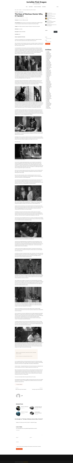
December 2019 (48, 95)
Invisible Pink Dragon (36, 2)
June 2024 (48, 52)
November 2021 (48, 73)
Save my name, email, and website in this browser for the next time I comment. (29, 446)
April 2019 (47, 101)
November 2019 (48, 96)
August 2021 (48, 76)
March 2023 (48, 61)
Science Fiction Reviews (37, 6)
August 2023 (48, 58)
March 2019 (48, 102)
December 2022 (48, 64)
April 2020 (47, 91)
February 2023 (48, 62)
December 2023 (48, 55)
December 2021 (48, 72)
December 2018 (48, 103)
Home (26, 6)
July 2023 (47, 59)
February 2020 (48, 93)
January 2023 (48, 63)
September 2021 (48, 75)
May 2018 (47, 106)
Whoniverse (44, 6)
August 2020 (48, 87)
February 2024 (48, 53)
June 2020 (48, 89)
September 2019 (48, 98)
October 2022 (48, 66)
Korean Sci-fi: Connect (24, 412)
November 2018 (48, 104)
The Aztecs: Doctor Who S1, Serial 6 (37, 389)
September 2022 (49, 67)
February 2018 (48, 108)
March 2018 (48, 107)
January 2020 (48, 94)
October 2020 (48, 85)
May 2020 (47, 90)
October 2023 (48, 57)
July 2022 (47, 69)
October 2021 (48, 74)
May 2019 (47, 100)
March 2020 (48, 92)
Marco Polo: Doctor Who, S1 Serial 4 (21, 389)
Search (46, 30)
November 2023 (48, 56)
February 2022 (48, 70)
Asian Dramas (31, 6)
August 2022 (48, 68)
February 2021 (48, 81)
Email (31, 437)
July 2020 (47, 88)
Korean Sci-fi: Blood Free (24, 406)
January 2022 (48, 71)
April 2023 (47, 60)
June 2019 (47, 99)
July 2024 (47, 51)
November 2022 (48, 65)
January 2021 (48, 82)
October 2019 (48, 97)
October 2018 (48, 105)
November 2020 (48, 84)
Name (17, 437)
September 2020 (49, 86)
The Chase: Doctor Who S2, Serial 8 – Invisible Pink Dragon (28, 422)
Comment (18, 430)
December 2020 (48, 83)
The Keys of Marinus (19, 384)
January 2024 (48, 54)
